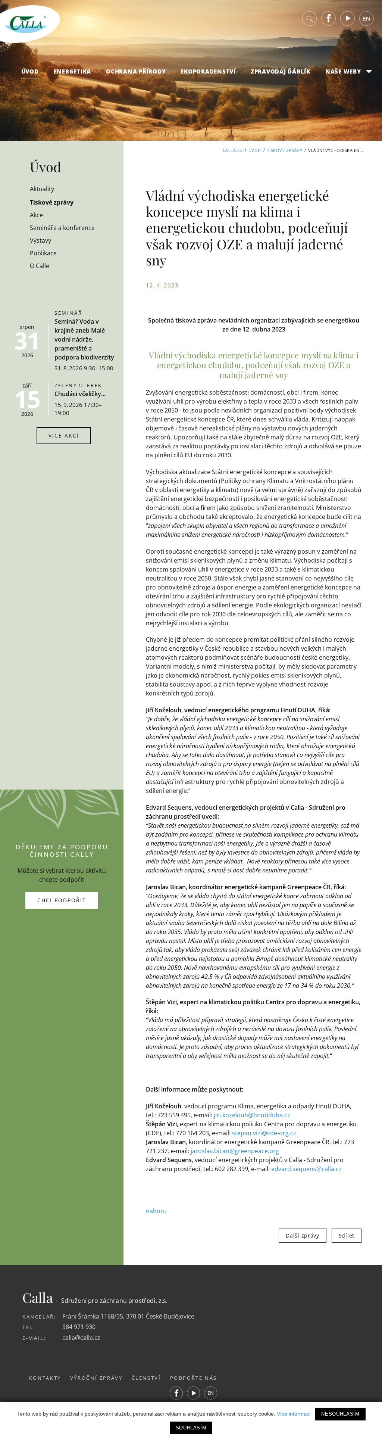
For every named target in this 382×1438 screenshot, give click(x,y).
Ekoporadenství (208, 71)
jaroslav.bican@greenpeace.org (235, 1151)
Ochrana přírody (136, 71)
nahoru (156, 1211)
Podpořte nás (193, 1378)
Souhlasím (191, 1428)
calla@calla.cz (81, 1337)
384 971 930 (79, 1327)
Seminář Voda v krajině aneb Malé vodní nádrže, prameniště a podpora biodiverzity (84, 339)
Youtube (348, 18)
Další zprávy (302, 1235)
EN (366, 18)
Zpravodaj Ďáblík (280, 71)
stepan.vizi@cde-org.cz (264, 1133)
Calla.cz (232, 150)
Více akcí (63, 435)
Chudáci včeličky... (80, 394)
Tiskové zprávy (285, 150)
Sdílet (346, 1235)
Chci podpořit (61, 900)
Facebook (329, 18)
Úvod (30, 71)
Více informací (294, 1414)
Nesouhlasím (340, 1414)
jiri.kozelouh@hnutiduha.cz (252, 1115)
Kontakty (45, 1378)
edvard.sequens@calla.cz (306, 1169)
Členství (146, 1378)
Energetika (72, 71)
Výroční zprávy (96, 1378)
